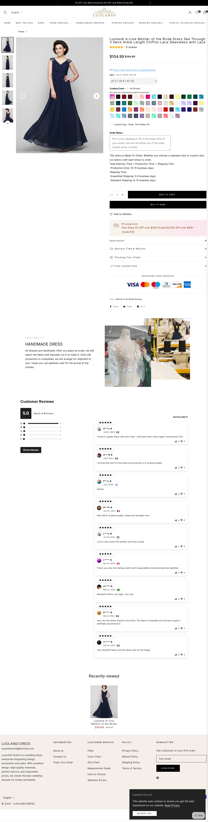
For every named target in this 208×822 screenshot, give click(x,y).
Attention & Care (97, 780)
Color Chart (94, 756)
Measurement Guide (99, 768)
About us (58, 750)
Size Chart (94, 762)
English (15, 12)
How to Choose (97, 774)
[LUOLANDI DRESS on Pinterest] (157, 777)
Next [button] (96, 96)
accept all (144, 813)
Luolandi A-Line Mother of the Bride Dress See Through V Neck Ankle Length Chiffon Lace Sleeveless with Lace (104, 722)
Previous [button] (22, 96)
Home (21, 31)
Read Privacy (172, 805)
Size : (123, 74)
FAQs (90, 750)
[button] (5, 12)
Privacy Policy (130, 750)
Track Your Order (63, 762)
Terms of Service (131, 768)
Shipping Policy (131, 762)
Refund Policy (130, 756)
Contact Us (59, 756)
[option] (59, 95)
